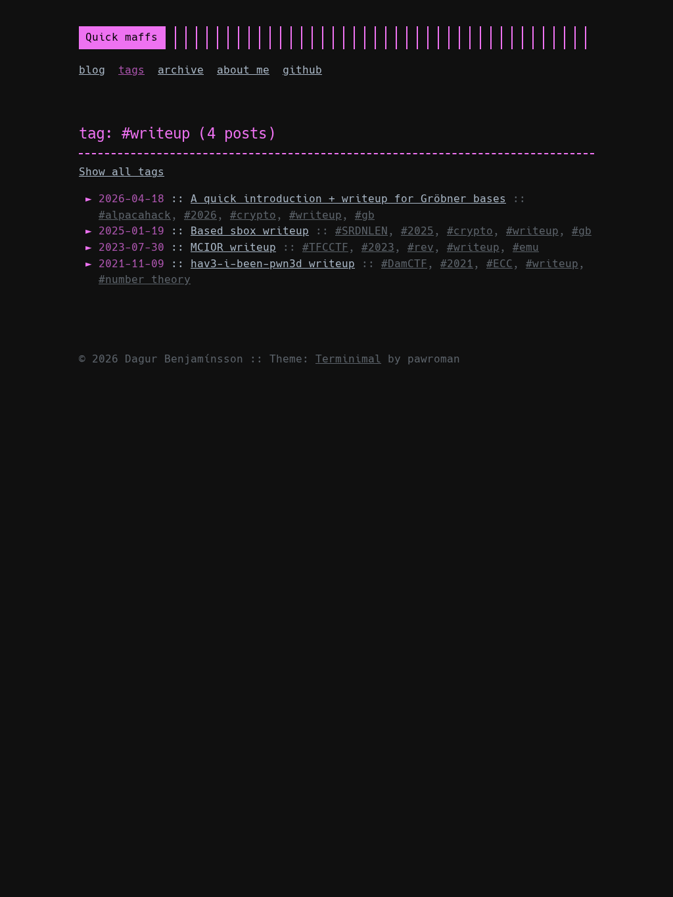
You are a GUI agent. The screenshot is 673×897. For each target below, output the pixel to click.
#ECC (499, 263)
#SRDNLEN (361, 231)
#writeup (315, 215)
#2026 (200, 215)
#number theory (145, 279)
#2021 (456, 263)
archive (181, 70)
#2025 (417, 231)
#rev (420, 247)
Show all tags (121, 171)
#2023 (377, 247)
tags (131, 70)
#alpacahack (135, 215)
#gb (365, 215)
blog (92, 70)
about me (243, 70)
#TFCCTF (325, 247)
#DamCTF (404, 263)
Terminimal (348, 359)
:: (302, 198)
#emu (526, 247)
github (302, 70)
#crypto (253, 215)
